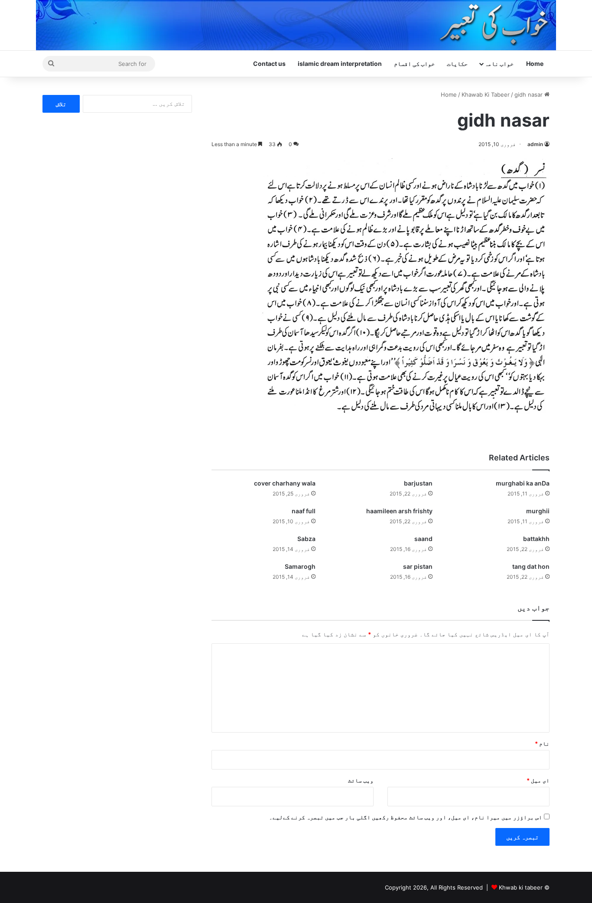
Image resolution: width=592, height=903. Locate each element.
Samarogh (300, 566)
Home (534, 63)
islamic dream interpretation (340, 63)
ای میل (538, 780)
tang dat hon (531, 566)
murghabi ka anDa (523, 483)
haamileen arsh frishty (399, 511)
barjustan (418, 483)
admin (535, 144)
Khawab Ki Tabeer (486, 94)
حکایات (457, 63)
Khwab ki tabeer (521, 887)
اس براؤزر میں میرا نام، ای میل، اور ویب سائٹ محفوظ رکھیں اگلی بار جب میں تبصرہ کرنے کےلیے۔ (405, 817)
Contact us (269, 63)
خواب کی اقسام (414, 63)
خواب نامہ (499, 63)
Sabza (306, 538)
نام (542, 743)
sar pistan (418, 566)
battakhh (536, 538)
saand (423, 538)
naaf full (304, 511)
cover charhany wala (285, 483)
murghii (538, 511)
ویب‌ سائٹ (361, 780)
